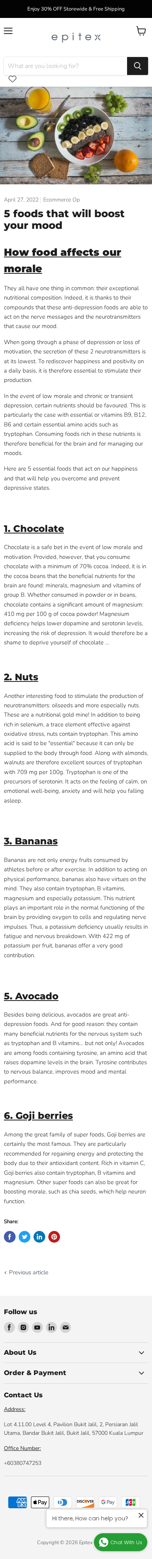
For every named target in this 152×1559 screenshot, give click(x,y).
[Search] (137, 66)
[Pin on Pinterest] (54, 1237)
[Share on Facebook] (10, 1237)
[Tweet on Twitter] (24, 1237)
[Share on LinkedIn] (39, 1237)
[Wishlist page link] (12, 79)
